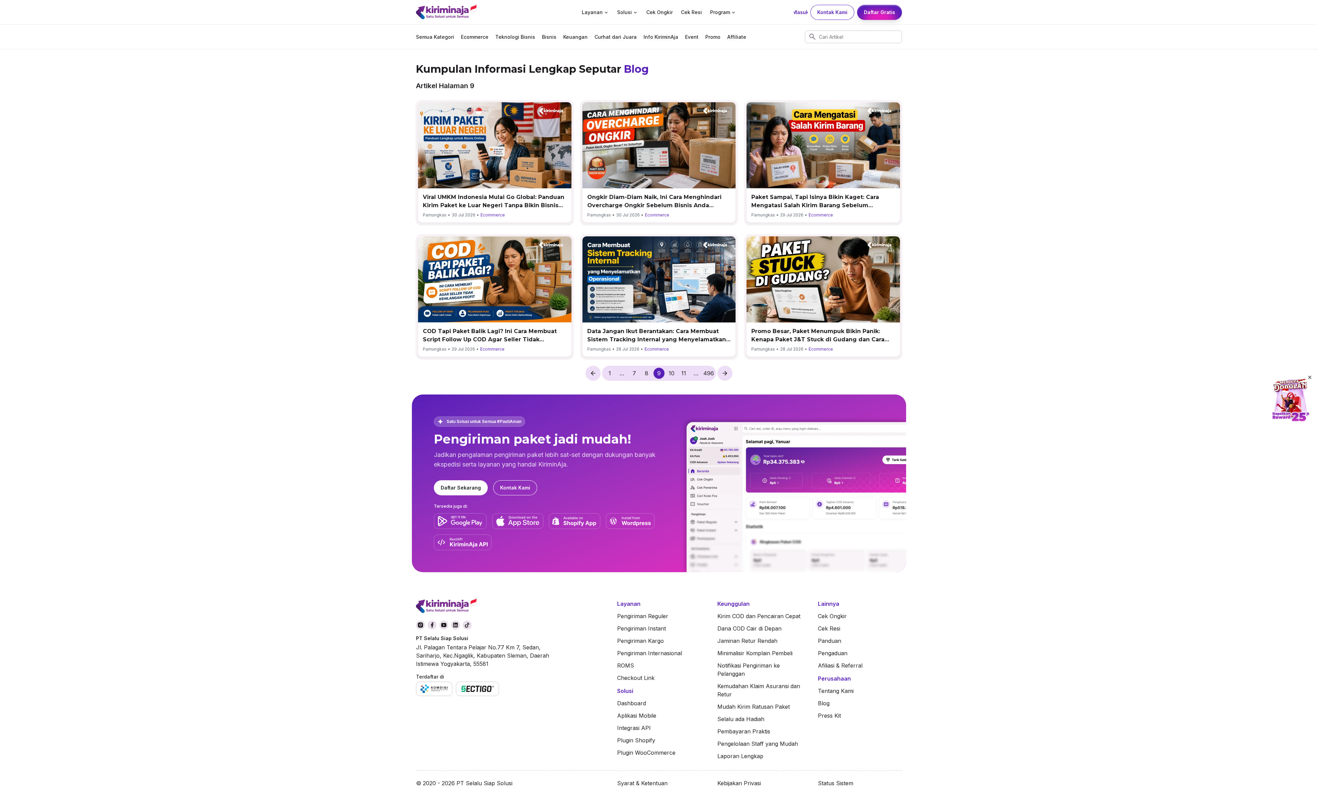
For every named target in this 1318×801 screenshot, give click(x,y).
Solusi (624, 12)
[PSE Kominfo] (434, 689)
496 (708, 373)
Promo (712, 37)
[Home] (470, 12)
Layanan (592, 12)
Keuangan (575, 37)
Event (691, 37)
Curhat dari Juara (615, 37)
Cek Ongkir (659, 12)
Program (720, 12)
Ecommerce (474, 37)
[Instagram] (420, 625)
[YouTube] (443, 625)
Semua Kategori (435, 37)
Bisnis (549, 37)
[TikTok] (467, 625)
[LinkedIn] (455, 625)
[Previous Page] (593, 373)
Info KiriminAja (661, 37)
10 (671, 373)
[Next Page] (724, 373)
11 (683, 373)
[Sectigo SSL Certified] (477, 689)
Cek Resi (691, 12)
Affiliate (736, 37)
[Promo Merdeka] (1291, 401)
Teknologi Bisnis (515, 37)
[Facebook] (432, 625)
